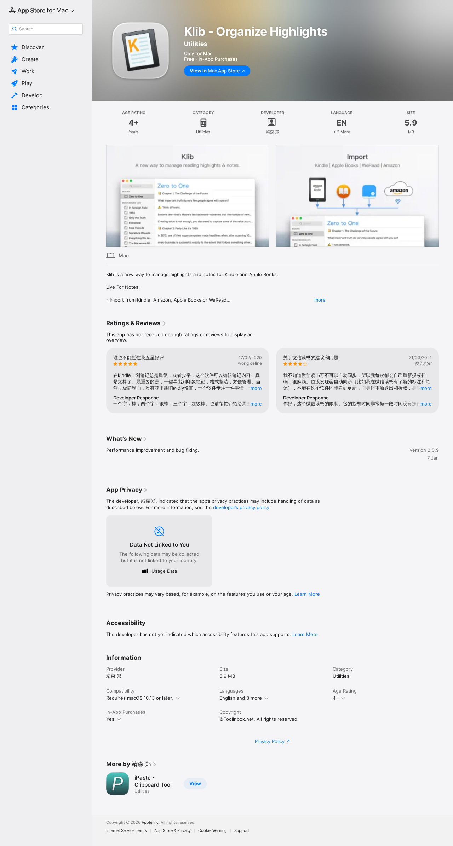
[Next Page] (446, 196)
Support (241, 831)
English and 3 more (240, 698)
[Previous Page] (99, 196)
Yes (110, 719)
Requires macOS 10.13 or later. (139, 698)
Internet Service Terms (126, 831)
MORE (256, 388)
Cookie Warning (212, 831)
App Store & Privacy (172, 831)
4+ (336, 698)
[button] (45, 47)
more (320, 300)
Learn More (307, 594)
